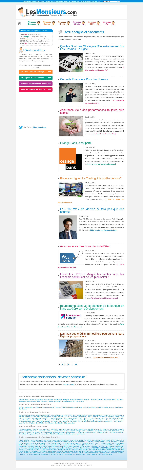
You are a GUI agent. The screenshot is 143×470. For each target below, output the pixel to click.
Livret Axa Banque (113, 417)
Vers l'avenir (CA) (69, 454)
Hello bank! (107, 399)
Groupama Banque (96, 399)
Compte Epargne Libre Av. (73, 443)
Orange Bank (80, 401)
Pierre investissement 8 (116, 432)
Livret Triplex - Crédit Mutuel (45, 423)
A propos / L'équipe (83, 465)
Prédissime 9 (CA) (77, 452)
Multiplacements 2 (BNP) (102, 451)
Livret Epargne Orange (88, 420)
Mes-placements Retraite (79, 449)
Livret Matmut (73, 421)
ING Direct (120, 399)
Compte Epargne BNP (43, 415)
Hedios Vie (46, 446)
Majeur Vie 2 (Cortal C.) (34, 449)
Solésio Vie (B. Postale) (48, 454)
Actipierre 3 (62, 429)
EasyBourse (72, 407)
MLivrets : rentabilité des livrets (34, 83)
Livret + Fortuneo (93, 417)
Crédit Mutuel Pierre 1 (30, 431)
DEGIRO (64, 407)
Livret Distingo (57, 420)
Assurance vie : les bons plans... (38, 43)
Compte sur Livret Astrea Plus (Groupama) (38, 417)
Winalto (94, 454)
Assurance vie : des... (35, 34)
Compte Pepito (97, 415)
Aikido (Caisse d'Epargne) (60, 440)
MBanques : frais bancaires (32, 78)
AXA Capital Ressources (35, 442)
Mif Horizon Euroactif (113, 449)
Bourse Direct (35, 407)
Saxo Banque (119, 407)
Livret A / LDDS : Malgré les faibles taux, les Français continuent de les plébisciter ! (92, 275)
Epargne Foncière (69, 431)
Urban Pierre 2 (80, 434)
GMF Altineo (110, 445)
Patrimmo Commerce (84, 432)
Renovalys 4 (45, 434)
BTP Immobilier (104, 429)
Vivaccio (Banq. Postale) (83, 454)
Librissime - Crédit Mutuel (78, 417)
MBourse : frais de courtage (32, 72)
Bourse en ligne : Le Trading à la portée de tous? (91, 178)
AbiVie (21, 440)
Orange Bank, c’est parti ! (76, 143)
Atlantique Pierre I (93, 429)
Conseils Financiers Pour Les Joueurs (84, 79)
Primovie (37, 434)
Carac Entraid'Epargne (38, 443)
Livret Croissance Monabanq (42, 420)
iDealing (87, 407)
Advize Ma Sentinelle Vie (38, 440)
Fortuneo (86, 399)
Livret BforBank (36, 418)
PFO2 (94, 432)
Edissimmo (42, 431)
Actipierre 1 (46, 429)
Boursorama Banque (76, 399)
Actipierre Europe (72, 429)
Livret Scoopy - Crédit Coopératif (113, 421)
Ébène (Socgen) (44, 445)
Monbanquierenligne (54, 401)
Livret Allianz (103, 417)
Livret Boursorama (56, 418)
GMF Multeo (22, 446)
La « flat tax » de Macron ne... (39, 41)
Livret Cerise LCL (84, 418)
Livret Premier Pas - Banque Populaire (90, 421)
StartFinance (23, 409)
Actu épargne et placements (84, 32)
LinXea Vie (52, 448)
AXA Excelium (48, 442)
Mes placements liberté (50, 449)
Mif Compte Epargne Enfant (97, 449)
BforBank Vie (58, 442)
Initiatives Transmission (116, 446)
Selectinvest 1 (70, 434)
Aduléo (26, 440)
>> (76, 364)
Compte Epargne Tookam (84, 415)
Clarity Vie (60, 443)
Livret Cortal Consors (25, 420)
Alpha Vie (73, 440)
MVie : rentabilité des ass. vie (33, 89)
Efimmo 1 (50, 431)
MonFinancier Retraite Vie (73, 451)
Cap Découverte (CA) (113, 442)
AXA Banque (58, 399)
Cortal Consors (55, 407)
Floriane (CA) (81, 445)
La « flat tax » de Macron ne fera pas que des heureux (92, 210)
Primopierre (30, 434)
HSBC (114, 399)
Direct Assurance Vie (32, 445)
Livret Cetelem (95, 418)
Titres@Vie (60, 454)
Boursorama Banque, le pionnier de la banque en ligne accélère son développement (92, 307)
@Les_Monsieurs (39, 127)
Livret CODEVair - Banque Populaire (112, 418)
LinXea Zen (60, 448)
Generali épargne (100, 445)
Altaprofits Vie (81, 440)
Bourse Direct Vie (68, 442)
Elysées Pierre (58, 431)
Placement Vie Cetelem (63, 452)
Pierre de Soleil (50, 452)
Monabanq (44, 401)
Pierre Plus (22, 434)
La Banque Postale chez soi (27, 401)
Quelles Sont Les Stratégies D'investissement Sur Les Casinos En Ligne (92, 48)
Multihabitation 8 (48, 432)
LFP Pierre (27, 432)
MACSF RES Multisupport (108, 448)
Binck (28, 407)
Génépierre (98, 431)
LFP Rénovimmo (37, 432)
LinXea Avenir (23, 448)
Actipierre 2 (54, 429)
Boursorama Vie (80, 442)
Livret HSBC (64, 421)
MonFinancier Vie (87, 451)
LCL (38, 401)
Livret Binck (45, 418)
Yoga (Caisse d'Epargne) (105, 454)
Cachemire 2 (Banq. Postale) (95, 442)
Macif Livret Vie (70, 448)
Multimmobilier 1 (60, 432)
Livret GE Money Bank (43, 421)
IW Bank (102, 407)
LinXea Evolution (34, 448)
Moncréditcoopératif (68, 401)
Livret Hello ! (55, 421)
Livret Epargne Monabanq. (71, 420)
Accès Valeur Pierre (25, 429)
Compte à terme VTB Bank (27, 415)
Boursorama (45, 407)
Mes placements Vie (64, 449)
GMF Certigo (119, 445)
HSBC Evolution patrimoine (70, 446)
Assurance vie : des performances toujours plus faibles (92, 111)
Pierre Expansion (102, 432)
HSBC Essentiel (56, 446)
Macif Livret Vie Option (83, 448)
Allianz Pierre (83, 429)
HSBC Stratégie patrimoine (89, 446)
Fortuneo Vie (90, 445)
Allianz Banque (48, 399)
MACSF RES (95, 448)
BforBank (66, 399)
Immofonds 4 (107, 431)
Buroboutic (113, 429)
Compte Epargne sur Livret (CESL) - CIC (63, 415)
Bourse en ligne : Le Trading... (40, 39)
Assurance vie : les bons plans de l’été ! (85, 246)
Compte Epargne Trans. (90, 443)
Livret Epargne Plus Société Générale (107, 420)
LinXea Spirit (44, 448)
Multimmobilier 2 (71, 432)
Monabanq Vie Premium (39, 451)
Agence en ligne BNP (36, 399)
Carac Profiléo (51, 443)
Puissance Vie (23, 454)
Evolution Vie (72, 445)
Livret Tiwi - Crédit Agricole (27, 423)
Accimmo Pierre (37, 429)
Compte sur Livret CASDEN (60, 417)
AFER (49, 440)
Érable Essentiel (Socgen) (59, 445)
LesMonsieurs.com (65, 463)
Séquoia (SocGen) (34, 454)
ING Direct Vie (103, 446)
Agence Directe (23, 399)
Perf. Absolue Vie (38, 452)
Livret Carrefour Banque (70, 418)
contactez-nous (68, 384)
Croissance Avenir (105, 443)
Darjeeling (115, 443)
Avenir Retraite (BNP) (108, 440)
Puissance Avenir (104, 452)
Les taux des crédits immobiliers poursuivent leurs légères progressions (92, 335)
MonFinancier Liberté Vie (55, 451)
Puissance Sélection (117, 452)
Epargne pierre (80, 431)
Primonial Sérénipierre (91, 452)
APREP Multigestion (93, 440)
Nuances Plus (28, 452)
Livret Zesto (71, 423)
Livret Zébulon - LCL (61, 423)
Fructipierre (90, 431)
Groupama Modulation (35, 446)
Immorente (115, 431)
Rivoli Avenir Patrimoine (57, 434)
